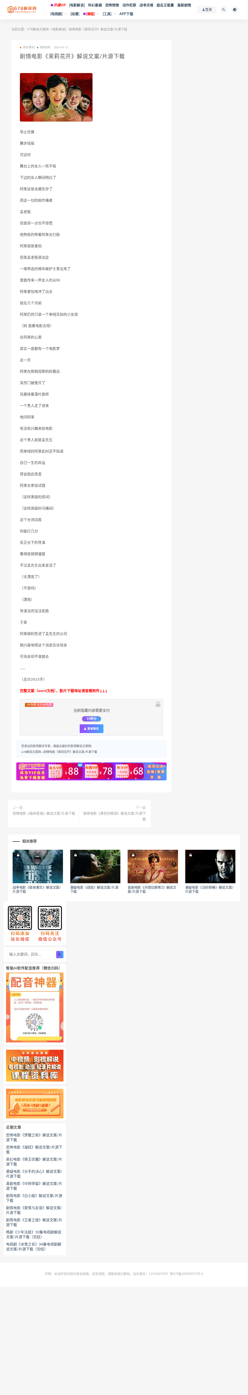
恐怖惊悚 (112, 5)
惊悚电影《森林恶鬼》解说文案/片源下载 (44, 813)
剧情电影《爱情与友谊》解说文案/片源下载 (34, 1210)
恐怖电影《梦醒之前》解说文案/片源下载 (34, 1137)
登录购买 (92, 728)
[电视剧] (56, 14)
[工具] (107, 14)
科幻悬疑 (95, 5)
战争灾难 (146, 5)
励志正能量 (165, 5)
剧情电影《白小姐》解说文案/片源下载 (34, 1198)
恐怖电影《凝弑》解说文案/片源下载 (34, 1150)
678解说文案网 (38, 29)
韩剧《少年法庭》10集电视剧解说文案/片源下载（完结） (33, 1234)
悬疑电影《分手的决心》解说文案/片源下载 (34, 1174)
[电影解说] (77, 5)
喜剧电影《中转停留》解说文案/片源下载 (34, 1186)
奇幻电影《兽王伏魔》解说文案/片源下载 (34, 1162)
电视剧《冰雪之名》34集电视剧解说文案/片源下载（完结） (33, 1247)
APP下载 (126, 14)
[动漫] (74, 14)
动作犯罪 (129, 5)
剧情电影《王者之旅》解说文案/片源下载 (34, 1222)
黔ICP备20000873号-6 (186, 1274)
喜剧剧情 (184, 5)
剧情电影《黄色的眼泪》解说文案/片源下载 (114, 816)
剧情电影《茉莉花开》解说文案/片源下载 (70, 752)
